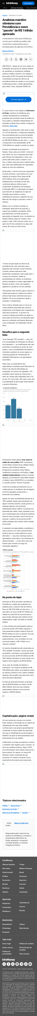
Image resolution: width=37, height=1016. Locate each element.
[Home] (12, 3)
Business (5, 888)
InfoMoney (7, 860)
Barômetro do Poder (9, 809)
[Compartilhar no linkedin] (21, 59)
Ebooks (22, 910)
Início (5, 8)
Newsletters (28, 3)
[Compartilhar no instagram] (4, 964)
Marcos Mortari (7, 51)
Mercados (6, 868)
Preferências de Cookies (25, 949)
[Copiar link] (30, 59)
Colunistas (23, 892)
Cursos (22, 907)
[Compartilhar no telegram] (26, 59)
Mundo (5, 884)
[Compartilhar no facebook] (11, 59)
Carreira (22, 884)
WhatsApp (6, 928)
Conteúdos (6, 907)
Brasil (21, 872)
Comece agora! (17, 99)
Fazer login (6, 944)
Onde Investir (7, 872)
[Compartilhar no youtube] (30, 964)
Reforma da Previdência (10, 813)
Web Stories (24, 928)
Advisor (5, 892)
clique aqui (13, 126)
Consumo (23, 876)
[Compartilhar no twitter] (16, 59)
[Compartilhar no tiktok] (26, 964)
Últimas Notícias (17, 8)
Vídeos (22, 924)
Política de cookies (26, 944)
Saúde (21, 888)
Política (4, 15)
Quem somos (7, 947)
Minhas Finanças (25, 868)
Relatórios (6, 903)
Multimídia (7, 920)
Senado (25, 813)
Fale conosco (24, 954)
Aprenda (6, 899)
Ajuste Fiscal (15, 806)
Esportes (22, 880)
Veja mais (6, 939)
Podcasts (5, 932)
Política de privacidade (6, 952)
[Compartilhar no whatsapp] (6, 59)
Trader (22, 864)
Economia (6, 880)
